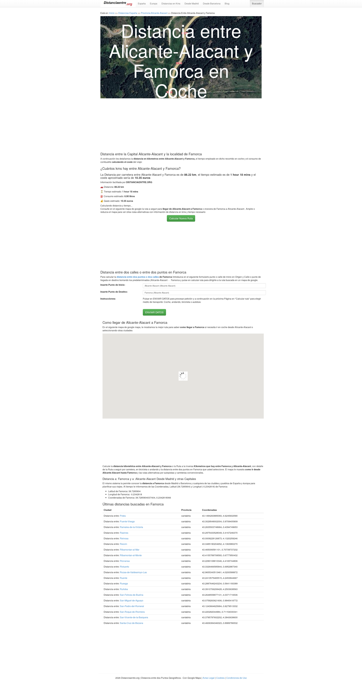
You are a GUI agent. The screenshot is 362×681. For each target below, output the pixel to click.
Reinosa (124, 538)
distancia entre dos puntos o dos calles (138, 276)
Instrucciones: (108, 298)
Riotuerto (124, 566)
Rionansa (125, 561)
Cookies (220, 677)
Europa (153, 3)
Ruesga (124, 583)
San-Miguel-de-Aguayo (131, 600)
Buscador (257, 3)
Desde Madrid (192, 3)
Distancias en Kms (170, 3)
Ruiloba (124, 589)
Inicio (112, 13)
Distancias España (127, 13)
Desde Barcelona (211, 3)
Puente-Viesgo (127, 521)
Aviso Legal (209, 677)
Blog (227, 3)
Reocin (123, 544)
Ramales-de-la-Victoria (131, 527)
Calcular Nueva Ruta (181, 218)
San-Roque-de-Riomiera (132, 611)
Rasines (124, 532)
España (142, 3)
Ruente (123, 578)
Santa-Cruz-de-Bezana (131, 623)
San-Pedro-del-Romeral (132, 606)
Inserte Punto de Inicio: (112, 284)
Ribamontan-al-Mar (129, 549)
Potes (123, 515)
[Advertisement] (181, 123)
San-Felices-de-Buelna (131, 594)
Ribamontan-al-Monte (131, 555)
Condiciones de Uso (236, 677)
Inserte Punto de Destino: (114, 291)
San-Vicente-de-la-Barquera (134, 617)
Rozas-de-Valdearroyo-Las (133, 572)
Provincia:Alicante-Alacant (154, 13)
